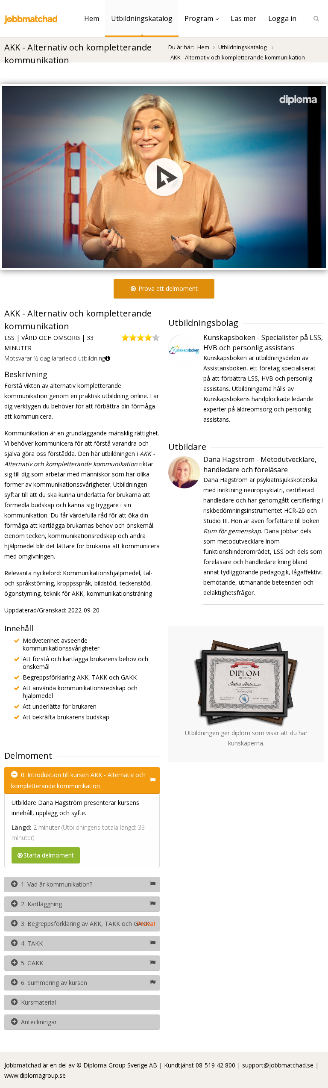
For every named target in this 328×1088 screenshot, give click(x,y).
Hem (91, 18)
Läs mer (243, 18)
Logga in (282, 18)
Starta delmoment (48, 855)
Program (198, 18)
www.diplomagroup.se (35, 1075)
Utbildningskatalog (142, 18)
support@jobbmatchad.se (277, 1065)
